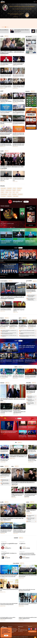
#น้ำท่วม (7, 192)
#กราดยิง (14, 188)
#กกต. (14, 192)
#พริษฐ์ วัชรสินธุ (9, 196)
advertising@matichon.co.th (22, 629)
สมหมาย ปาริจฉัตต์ (26, 548)
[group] (13, 216)
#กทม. (10, 192)
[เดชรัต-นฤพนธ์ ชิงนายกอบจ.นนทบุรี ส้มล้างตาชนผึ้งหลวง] (31, 100)
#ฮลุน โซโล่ (14, 190)
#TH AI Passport (3, 196)
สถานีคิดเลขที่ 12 (8, 548)
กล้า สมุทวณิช (7, 558)
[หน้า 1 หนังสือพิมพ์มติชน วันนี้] (31, 46)
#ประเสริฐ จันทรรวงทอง (4, 194)
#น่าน (17, 192)
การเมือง (3, 21)
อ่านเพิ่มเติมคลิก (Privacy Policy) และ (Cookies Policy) (6, 632)
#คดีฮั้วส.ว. (2, 192)
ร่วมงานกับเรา (32, 631)
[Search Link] (34, 1)
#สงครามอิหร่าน (20, 194)
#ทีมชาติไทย (18, 190)
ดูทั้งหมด (6, 36)
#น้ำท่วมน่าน (2, 190)
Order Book (31, 225)
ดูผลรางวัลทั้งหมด (31, 122)
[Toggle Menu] (35, 1)
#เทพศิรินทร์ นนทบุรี (8, 190)
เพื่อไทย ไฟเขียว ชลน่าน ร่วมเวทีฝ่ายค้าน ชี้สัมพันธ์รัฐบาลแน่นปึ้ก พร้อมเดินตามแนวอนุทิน (9, 23)
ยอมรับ (6, 635)
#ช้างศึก (10, 194)
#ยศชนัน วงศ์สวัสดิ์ (15, 196)
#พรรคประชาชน (19, 188)
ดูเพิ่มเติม (25, 201)
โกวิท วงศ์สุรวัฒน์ (26, 558)
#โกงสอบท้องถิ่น (9, 188)
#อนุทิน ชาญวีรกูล (3, 188)
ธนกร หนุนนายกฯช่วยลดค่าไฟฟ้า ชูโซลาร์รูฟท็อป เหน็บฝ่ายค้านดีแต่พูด (10, 30)
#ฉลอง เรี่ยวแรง (14, 194)
